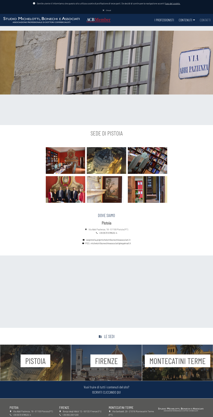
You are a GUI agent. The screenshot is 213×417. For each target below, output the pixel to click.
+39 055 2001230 (70, 414)
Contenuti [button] (185, 20)
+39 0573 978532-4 (108, 232)
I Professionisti (164, 20)
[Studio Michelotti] (41, 20)
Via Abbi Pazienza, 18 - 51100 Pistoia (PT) (108, 229)
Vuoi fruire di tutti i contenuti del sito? (106, 389)
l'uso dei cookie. (172, 3)
